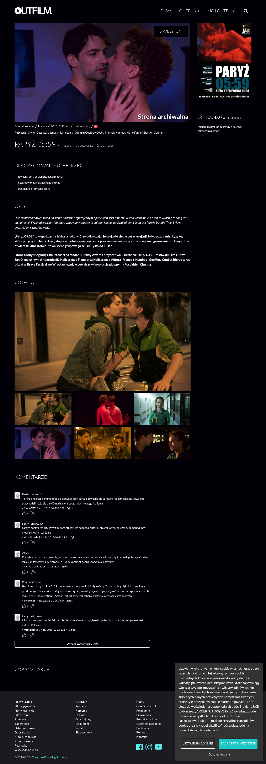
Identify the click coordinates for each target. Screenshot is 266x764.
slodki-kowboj (32, 537)
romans (29, 126)
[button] (224, 99)
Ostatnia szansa (24, 728)
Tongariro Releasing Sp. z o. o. (49, 757)
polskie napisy (82, 126)
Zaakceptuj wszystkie (238, 743)
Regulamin (143, 710)
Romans (80, 706)
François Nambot (115, 132)
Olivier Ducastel (37, 132)
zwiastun (171, 31)
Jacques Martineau (59, 132)
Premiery (21, 719)
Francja (42, 126)
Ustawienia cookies (148, 723)
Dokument (82, 723)
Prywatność (144, 715)
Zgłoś (69, 508)
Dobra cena (22, 732)
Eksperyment (83, 732)
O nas (140, 702)
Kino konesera (24, 741)
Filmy (166, 10)
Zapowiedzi (22, 723)
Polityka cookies (146, 719)
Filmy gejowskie (25, 706)
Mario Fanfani (135, 132)
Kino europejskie (25, 736)
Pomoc (140, 732)
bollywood (30, 600)
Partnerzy (142, 728)
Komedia (81, 710)
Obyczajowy (83, 719)
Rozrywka (21, 745)
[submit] (245, 10)
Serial (79, 728)
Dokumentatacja (219, 754)
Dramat (80, 715)
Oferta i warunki (147, 706)
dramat (19, 126)
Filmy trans (22, 715)
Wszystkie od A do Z (28, 750)
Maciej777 (30, 508)
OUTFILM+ (189, 10)
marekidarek (31, 629)
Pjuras (27, 566)
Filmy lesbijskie (24, 710)
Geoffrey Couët (94, 132)
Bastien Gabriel (153, 132)
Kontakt (141, 736)
